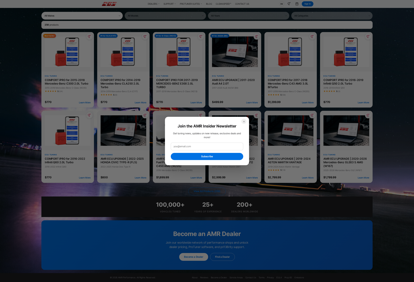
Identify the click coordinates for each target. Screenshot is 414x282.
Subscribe (207, 156)
